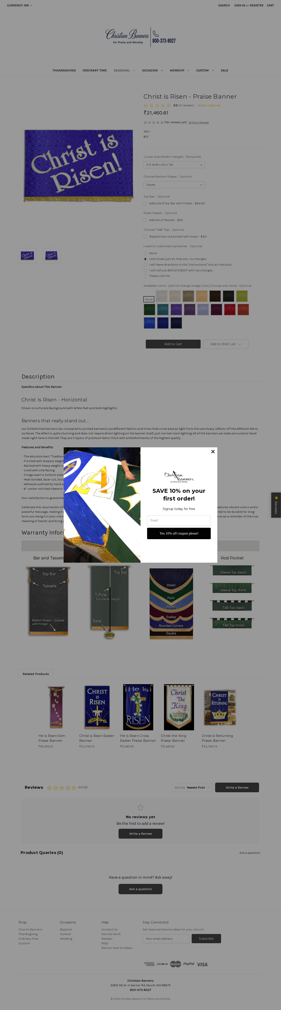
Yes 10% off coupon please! (179, 533)
